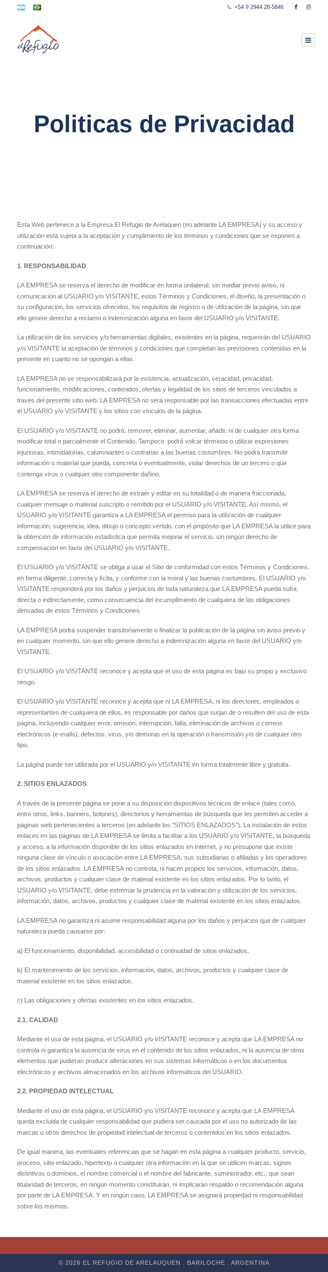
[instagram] (308, 7)
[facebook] (295, 7)
